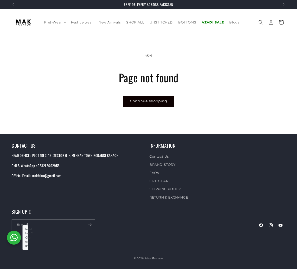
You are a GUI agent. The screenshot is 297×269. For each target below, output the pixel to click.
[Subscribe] (90, 224)
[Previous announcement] (13, 4)
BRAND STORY (162, 165)
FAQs (154, 173)
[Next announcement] (284, 4)
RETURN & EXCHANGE (168, 197)
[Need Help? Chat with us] (14, 238)
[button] (54, 22)
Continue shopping (148, 101)
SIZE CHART (159, 181)
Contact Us (159, 156)
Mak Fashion (154, 258)
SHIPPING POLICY (165, 189)
